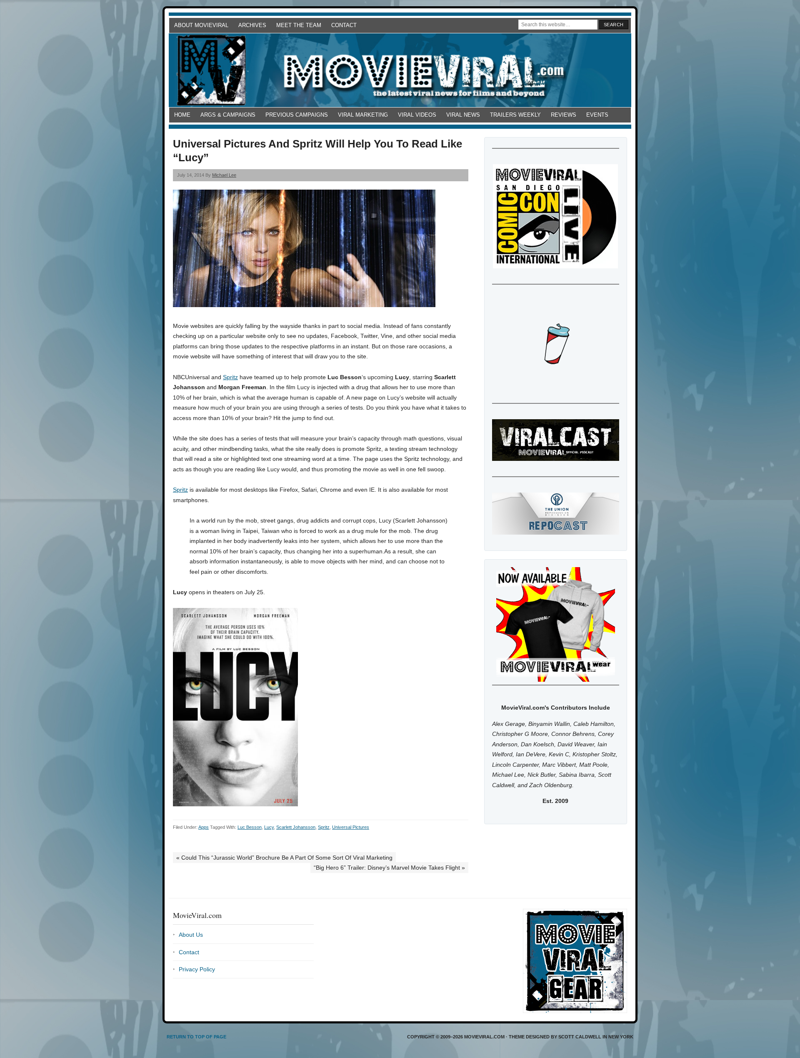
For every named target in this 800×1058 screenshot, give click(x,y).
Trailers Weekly (515, 115)
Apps (203, 827)
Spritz (230, 377)
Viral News (463, 115)
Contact (344, 25)
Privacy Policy (197, 969)
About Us (191, 934)
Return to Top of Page (196, 1036)
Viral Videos (417, 115)
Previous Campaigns (296, 115)
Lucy (269, 827)
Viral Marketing (363, 115)
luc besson (250, 827)
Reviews (563, 115)
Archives (252, 25)
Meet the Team (298, 25)
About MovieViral (201, 25)
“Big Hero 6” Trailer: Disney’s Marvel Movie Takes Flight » (389, 867)
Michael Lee (224, 175)
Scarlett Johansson (295, 827)
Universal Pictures (350, 827)
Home (182, 115)
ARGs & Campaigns (227, 115)
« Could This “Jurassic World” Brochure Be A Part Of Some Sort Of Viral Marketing (284, 857)
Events (597, 115)
